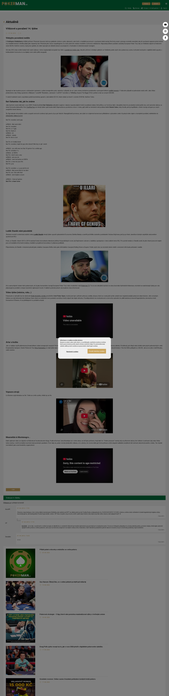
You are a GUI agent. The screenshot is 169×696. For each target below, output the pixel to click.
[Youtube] (165, 24)
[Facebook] (165, 37)
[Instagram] (165, 31)
